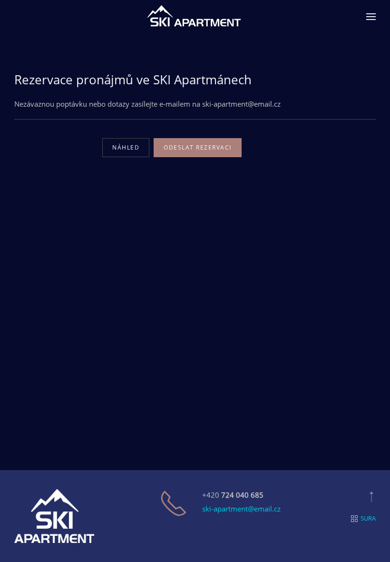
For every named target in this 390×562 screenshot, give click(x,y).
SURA (368, 518)
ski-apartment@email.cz (241, 508)
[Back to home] (195, 16)
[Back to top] (371, 496)
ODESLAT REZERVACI (198, 147)
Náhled (125, 147)
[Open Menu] (371, 16)
